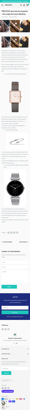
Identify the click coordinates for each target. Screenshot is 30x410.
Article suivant (23, 242)
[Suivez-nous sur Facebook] (3, 329)
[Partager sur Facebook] (8, 232)
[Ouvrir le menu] (2, 5)
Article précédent (7, 242)
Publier (9, 286)
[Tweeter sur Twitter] (14, 232)
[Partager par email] (17, 232)
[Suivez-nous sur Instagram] (5, 329)
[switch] (3, 408)
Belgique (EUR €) (6, 380)
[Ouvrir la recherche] (21, 5)
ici (7, 127)
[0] (27, 5)
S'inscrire (15, 312)
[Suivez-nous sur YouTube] (8, 329)
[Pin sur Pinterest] (11, 232)
